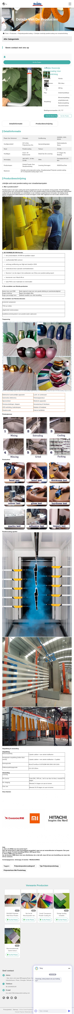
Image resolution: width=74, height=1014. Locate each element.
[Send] (69, 1011)
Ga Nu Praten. (37, 62)
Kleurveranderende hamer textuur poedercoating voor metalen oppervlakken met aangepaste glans (12, 950)
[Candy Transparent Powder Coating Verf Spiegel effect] (45, 901)
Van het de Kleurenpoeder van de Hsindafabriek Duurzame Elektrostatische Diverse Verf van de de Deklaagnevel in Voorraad (29, 915)
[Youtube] (15, 998)
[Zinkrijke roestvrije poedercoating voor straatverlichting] (22, 86)
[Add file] (35, 1011)
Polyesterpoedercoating (25, 33)
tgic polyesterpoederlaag (49, 866)
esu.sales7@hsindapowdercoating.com (18, 993)
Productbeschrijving (44, 124)
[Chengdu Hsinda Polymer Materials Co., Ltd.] (37, 3)
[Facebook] (7, 998)
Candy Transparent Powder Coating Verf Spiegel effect (45, 915)
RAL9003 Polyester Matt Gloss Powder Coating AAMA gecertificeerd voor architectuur (12, 915)
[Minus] (69, 968)
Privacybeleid (7, 1009)
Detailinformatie (15, 124)
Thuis (6, 33)
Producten (13, 33)
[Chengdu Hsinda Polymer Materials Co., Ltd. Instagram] (11, 998)
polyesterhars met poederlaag (15, 870)
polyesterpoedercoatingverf (24, 866)
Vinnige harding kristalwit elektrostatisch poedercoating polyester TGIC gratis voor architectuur (61, 915)
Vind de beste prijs (51, 116)
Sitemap (15, 1009)
